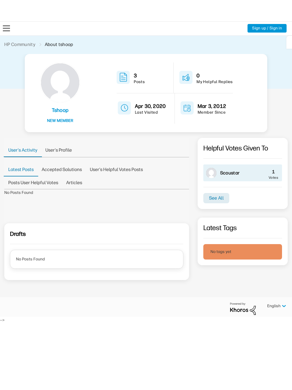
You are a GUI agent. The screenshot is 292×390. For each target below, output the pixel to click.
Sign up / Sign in (267, 28)
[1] (289, 42)
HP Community (19, 44)
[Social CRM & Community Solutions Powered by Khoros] (243, 308)
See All (216, 198)
